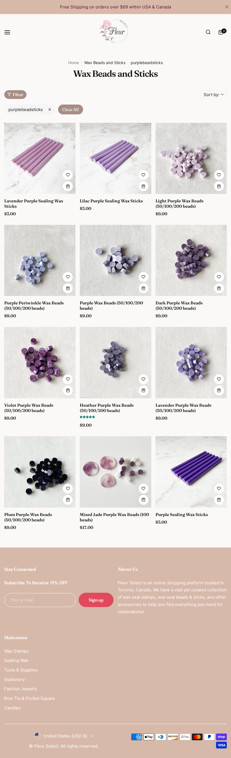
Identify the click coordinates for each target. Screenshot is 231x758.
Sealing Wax (16, 660)
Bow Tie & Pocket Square (29, 698)
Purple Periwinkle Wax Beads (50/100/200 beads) (34, 305)
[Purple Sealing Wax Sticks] (191, 471)
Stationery (14, 679)
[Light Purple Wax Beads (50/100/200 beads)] (191, 158)
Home (73, 62)
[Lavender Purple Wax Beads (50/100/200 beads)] (191, 362)
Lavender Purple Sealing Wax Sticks (33, 203)
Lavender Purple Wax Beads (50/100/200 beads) (183, 407)
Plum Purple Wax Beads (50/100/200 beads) (28, 517)
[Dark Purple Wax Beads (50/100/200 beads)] (191, 260)
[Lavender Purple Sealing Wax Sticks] (39, 158)
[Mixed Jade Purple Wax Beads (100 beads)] (115, 471)
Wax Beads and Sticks (104, 62)
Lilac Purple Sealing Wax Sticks (111, 200)
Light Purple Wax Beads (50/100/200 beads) (179, 203)
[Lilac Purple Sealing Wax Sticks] (115, 158)
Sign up (96, 600)
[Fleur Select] (115, 32)
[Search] (208, 32)
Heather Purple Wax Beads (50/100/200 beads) (107, 407)
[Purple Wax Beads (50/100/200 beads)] (115, 260)
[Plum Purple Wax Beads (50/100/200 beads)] (39, 471)
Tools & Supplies (21, 670)
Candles (12, 708)
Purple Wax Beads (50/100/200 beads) (111, 305)
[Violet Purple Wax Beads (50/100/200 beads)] (39, 362)
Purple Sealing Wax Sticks (182, 514)
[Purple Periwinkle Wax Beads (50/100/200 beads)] (39, 260)
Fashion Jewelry (20, 688)
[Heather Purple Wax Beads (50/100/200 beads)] (115, 362)
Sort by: (211, 94)
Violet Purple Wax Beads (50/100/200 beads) (28, 407)
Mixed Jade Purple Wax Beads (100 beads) (114, 517)
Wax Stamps (16, 651)
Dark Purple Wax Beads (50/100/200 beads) (179, 305)
